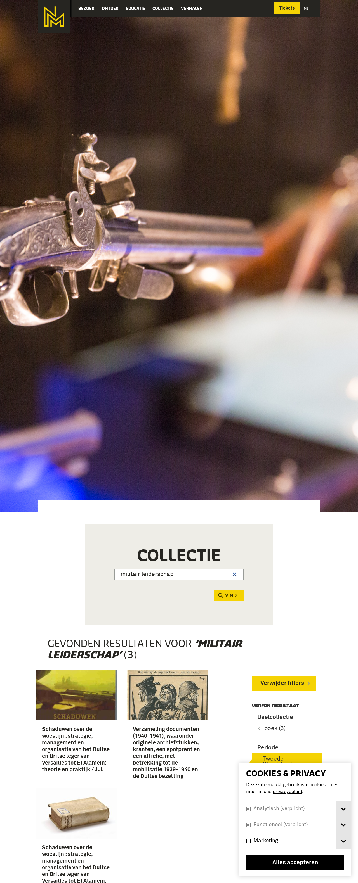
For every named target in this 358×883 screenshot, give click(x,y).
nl (307, 8)
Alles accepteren (295, 863)
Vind (231, 595)
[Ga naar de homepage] (54, 16)
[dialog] (295, 819)
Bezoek (86, 8)
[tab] (343, 809)
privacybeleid (287, 791)
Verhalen (192, 8)
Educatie (135, 8)
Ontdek (110, 8)
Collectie (163, 8)
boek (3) (275, 729)
